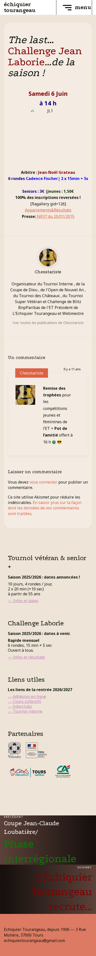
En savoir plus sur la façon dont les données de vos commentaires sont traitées (44, 508)
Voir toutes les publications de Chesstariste (48, 322)
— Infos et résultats (26, 657)
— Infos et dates (23, 600)
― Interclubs (20, 706)
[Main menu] (67, 7)
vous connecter (43, 482)
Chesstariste (31, 373)
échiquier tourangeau (19, 7)
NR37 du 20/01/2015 (55, 216)
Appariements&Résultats (48, 210)
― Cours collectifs (24, 701)
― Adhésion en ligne (27, 696)
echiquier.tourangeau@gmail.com (34, 940)
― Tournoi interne (25, 711)
